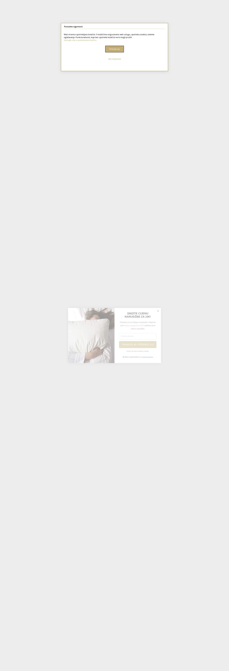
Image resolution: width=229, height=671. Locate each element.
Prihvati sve (114, 49)
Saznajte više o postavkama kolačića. (80, 40)
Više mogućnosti (114, 59)
